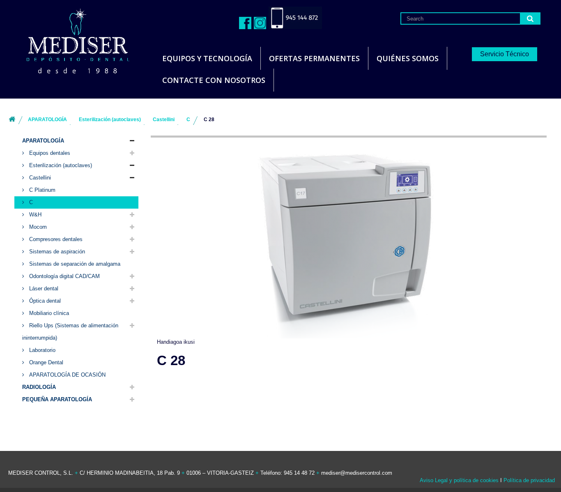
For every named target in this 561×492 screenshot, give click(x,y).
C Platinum (41, 190)
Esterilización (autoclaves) (60, 165)
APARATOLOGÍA (43, 141)
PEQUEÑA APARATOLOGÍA (57, 399)
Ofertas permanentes (314, 58)
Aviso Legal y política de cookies (459, 480)
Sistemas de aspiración (56, 251)
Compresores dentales (55, 239)
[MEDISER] (67, 41)
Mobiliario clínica (48, 313)
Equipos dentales (49, 153)
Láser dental (43, 288)
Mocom (37, 227)
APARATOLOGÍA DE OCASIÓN (67, 375)
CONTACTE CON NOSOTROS (213, 80)
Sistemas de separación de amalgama (74, 264)
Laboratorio (41, 350)
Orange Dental (45, 362)
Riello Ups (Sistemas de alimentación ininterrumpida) (70, 331)
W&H (34, 215)
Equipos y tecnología (207, 58)
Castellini (39, 178)
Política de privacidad (529, 480)
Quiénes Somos (408, 58)
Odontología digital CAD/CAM (64, 276)
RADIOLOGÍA (39, 387)
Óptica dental (44, 301)
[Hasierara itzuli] (12, 120)
